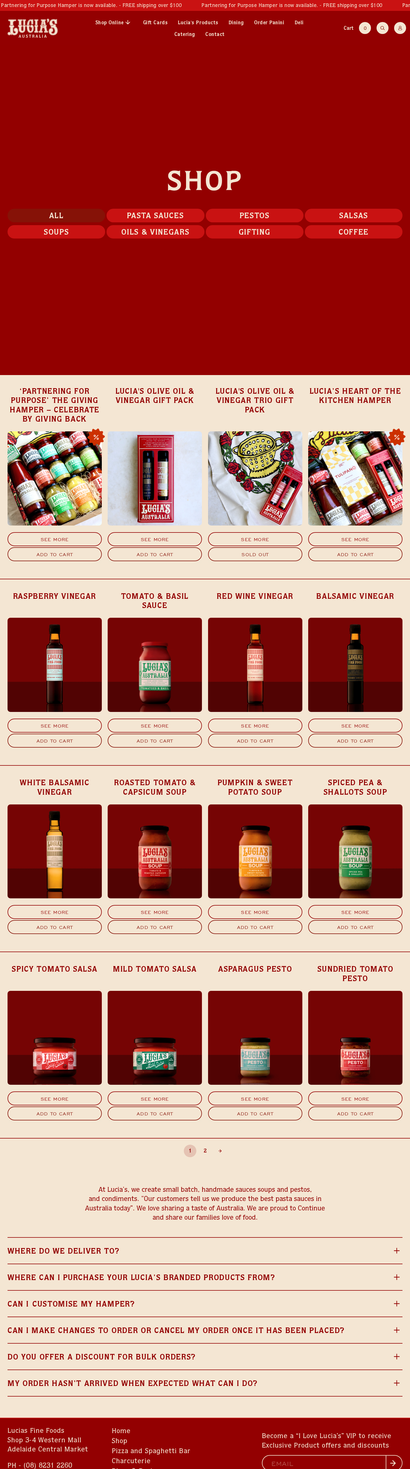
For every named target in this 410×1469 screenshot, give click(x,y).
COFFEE (354, 232)
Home (121, 1430)
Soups (56, 232)
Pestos (255, 215)
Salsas (353, 215)
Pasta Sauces (155, 215)
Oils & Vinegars (155, 232)
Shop (119, 1440)
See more (55, 539)
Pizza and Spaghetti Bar (151, 1450)
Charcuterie (131, 1460)
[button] (359, 28)
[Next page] (220, 1151)
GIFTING (255, 232)
